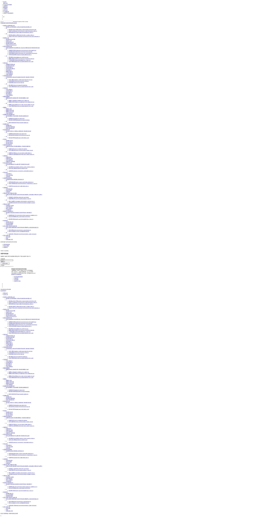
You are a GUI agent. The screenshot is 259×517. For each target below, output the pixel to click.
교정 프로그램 (18, 439)
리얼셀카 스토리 (19, 468)
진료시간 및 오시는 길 (24, 307)
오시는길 (5, 10)
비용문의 (5, 5)
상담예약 (5, 459)
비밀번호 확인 (5, 263)
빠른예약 (5, 7)
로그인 (4, 1)
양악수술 (5, 334)
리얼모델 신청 (22, 505)
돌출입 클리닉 (21, 330)
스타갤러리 (22, 474)
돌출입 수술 (19, 372)
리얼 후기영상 (21, 490)
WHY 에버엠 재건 (18, 394)
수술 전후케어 (21, 333)
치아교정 (5, 443)
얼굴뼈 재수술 (18, 405)
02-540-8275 (3, 290)
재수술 (4, 410)
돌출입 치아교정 (21, 376)
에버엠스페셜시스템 (21, 306)
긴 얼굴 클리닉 (19, 331)
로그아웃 (15, 513)
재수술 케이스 (19, 406)
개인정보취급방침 (18, 276)
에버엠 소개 (6, 309)
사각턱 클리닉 (19, 352)
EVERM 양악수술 (20, 323)
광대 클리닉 (18, 356)
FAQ (19, 502)
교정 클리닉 (22, 438)
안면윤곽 (5, 359)
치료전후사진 (20, 470)
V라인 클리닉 (20, 351)
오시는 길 (5, 294)
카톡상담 (6, 11)
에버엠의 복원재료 (19, 391)
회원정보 (6, 513)
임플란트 (5, 427)
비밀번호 (3, 258)
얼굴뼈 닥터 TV (23, 486)
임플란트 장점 (20, 424)
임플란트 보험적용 (21, 425)
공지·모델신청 (6, 506)
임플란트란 (18, 420)
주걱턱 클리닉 (23, 324)
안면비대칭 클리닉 (20, 326)
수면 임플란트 (21, 421)
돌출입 (4, 378)
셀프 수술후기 (22, 472)
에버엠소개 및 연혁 (22, 301)
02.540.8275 (10, 13)
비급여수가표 (17, 281)
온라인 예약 (6, 245)
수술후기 (5, 8)
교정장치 (21, 442)
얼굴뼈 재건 (17, 390)
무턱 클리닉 (18, 328)
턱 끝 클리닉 (16, 354)
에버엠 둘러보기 (21, 303)
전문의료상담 (6, 244)
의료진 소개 (23, 302)
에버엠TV (5, 492)
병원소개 (5, 293)
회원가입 (5, 3)
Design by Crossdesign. (16, 274)
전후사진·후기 (6, 475)
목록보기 (3, 261)
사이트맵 (16, 279)
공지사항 (20, 501)
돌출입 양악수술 (21, 373)
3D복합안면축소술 (22, 321)
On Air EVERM (8, 4)
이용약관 (16, 278)
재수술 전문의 (19, 409)
